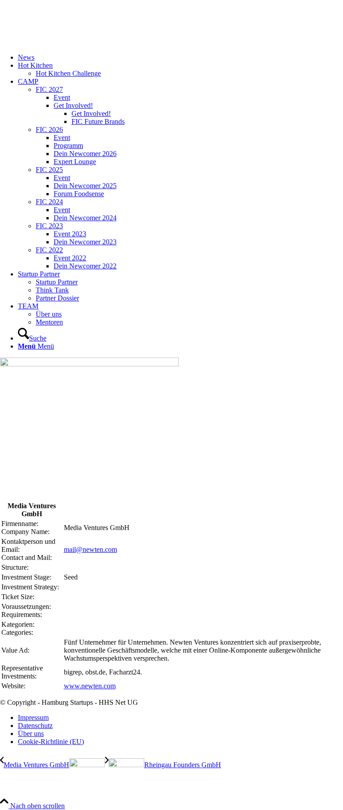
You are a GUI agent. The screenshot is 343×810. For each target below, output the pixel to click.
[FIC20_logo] (67, 42)
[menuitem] (180, 57)
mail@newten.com (90, 549)
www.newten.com (90, 686)
